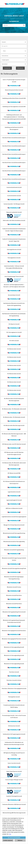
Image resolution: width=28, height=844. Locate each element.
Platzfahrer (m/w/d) (14, 672)
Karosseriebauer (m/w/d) (14, 295)
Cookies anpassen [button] (7, 840)
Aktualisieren (20, 68)
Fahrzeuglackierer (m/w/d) (14, 258)
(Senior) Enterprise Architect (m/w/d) (14, 90)
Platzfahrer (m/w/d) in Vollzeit (14, 680)
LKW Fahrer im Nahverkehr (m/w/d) (14, 508)
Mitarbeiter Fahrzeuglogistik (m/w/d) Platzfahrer (14, 630)
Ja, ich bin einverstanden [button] (14, 837)
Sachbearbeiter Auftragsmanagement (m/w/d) (14, 734)
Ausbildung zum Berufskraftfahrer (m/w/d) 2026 (14, 98)
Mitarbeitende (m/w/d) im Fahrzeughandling (14, 541)
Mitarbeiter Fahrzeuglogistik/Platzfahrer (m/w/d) (14, 639)
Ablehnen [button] (20, 840)
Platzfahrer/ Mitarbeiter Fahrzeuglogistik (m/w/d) (14, 688)
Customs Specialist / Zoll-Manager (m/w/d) (14, 204)
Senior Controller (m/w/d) (14, 763)
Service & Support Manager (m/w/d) (14, 779)
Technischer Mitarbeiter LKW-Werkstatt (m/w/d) (14, 804)
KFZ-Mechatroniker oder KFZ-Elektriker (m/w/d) (14, 444)
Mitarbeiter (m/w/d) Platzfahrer (14, 595)
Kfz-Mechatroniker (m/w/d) (14, 349)
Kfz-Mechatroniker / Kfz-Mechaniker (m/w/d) (14, 417)
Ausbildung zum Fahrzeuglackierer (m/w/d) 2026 (14, 106)
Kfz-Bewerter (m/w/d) (14, 324)
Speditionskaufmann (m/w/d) (14, 788)
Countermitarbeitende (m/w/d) (14, 187)
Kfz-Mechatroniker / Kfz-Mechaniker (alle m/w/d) (14, 409)
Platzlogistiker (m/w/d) (14, 697)
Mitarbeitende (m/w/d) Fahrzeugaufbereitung (14, 533)
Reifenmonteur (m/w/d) (14, 726)
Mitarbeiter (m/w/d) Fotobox (14, 587)
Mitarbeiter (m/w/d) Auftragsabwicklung (14, 550)
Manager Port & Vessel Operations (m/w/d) (14, 525)
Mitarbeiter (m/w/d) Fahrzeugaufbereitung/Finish (14, 568)
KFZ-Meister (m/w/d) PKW (14, 473)
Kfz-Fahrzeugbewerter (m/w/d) (14, 332)
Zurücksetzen (7, 68)
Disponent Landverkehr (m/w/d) (14, 212)
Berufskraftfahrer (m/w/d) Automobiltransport (14, 138)
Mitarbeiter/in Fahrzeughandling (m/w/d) (14, 647)
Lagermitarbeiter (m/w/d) (14, 492)
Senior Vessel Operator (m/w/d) (14, 771)
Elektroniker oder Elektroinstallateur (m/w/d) (14, 220)
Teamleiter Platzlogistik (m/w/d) (14, 796)
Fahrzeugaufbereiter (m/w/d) (14, 249)
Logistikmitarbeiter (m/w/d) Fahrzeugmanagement (14, 517)
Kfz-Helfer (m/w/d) (14, 340)
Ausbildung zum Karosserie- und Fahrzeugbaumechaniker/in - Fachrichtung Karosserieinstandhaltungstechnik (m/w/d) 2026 (14, 117)
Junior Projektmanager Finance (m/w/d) (14, 276)
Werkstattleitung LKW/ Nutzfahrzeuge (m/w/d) (14, 813)
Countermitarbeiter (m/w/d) (14, 195)
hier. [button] (10, 834)
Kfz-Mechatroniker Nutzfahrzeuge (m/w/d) (14, 425)
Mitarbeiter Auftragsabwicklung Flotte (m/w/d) (14, 612)
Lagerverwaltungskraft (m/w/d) (14, 500)
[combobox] (14, 51)
